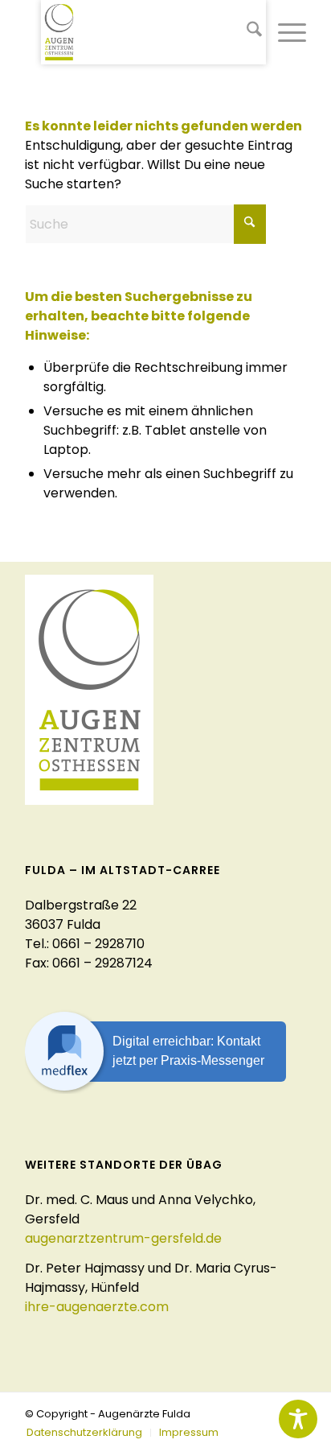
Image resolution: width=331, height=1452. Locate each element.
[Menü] (284, 32)
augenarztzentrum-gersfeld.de (123, 1238)
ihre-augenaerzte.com (97, 1306)
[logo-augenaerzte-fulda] (153, 32)
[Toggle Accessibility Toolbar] (298, 1419)
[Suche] (246, 32)
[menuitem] (246, 32)
